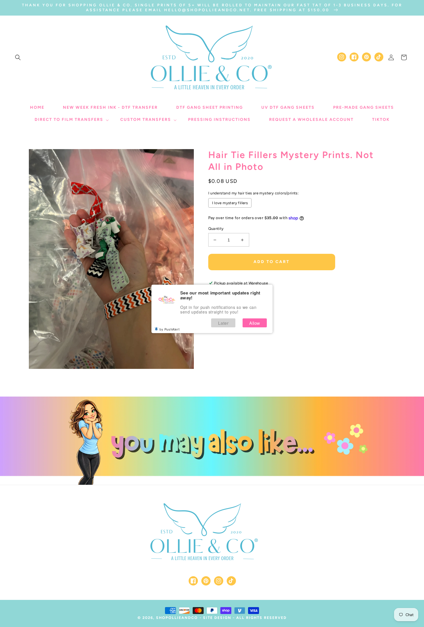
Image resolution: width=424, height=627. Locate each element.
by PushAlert (169, 329)
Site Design (217, 617)
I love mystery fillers (230, 203)
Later (223, 323)
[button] (18, 57)
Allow (254, 323)
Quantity (216, 228)
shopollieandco (177, 617)
